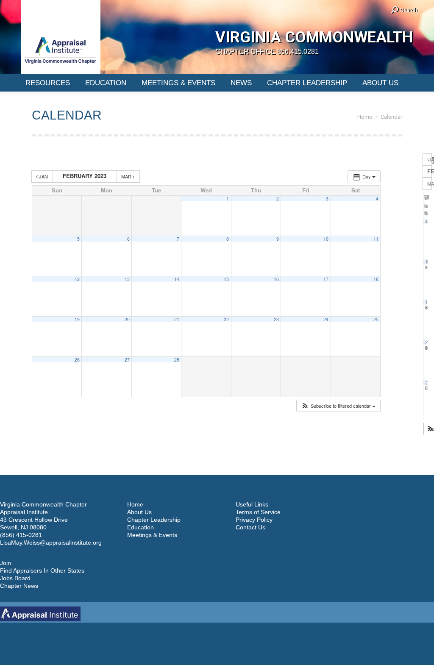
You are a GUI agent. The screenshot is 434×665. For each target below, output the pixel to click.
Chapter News (19, 585)
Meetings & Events (152, 534)
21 (176, 319)
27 (127, 359)
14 (176, 279)
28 (176, 359)
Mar (127, 176)
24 (325, 319)
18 (375, 279)
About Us (139, 512)
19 (77, 319)
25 (375, 319)
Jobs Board (15, 578)
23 (276, 319)
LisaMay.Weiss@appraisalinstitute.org (51, 542)
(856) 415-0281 (21, 534)
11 (375, 239)
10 (325, 239)
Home (135, 504)
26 (77, 359)
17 (325, 279)
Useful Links (252, 504)
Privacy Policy (254, 519)
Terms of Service (258, 512)
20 (127, 319)
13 (127, 279)
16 (276, 279)
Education (140, 527)
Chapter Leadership (154, 519)
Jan (43, 176)
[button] (338, 406)
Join (5, 562)
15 (226, 279)
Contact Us (250, 527)
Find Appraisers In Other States (42, 570)
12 (77, 279)
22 (226, 319)
